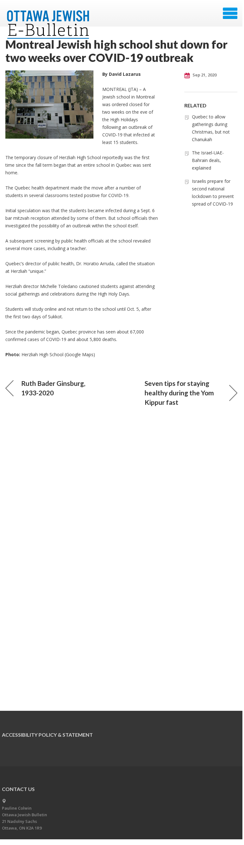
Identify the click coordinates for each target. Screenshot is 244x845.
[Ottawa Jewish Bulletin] (49, 15)
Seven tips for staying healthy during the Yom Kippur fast (179, 392)
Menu (230, 13)
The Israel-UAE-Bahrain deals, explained (208, 160)
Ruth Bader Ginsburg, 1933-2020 (53, 388)
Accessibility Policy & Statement (47, 735)
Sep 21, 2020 (204, 75)
